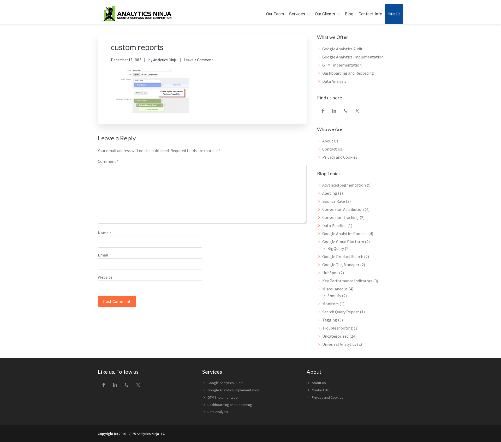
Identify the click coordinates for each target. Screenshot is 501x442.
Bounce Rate (333, 201)
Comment (108, 161)
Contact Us (332, 149)
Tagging (329, 319)
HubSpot (330, 272)
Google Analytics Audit (342, 48)
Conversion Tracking (340, 217)
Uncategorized (335, 336)
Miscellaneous (335, 288)
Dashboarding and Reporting (348, 73)
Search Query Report (340, 311)
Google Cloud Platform (343, 241)
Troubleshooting (337, 328)
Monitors (330, 303)
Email (104, 255)
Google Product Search (342, 256)
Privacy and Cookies (339, 157)
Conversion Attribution (343, 209)
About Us (330, 141)
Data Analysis (334, 81)
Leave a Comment (198, 59)
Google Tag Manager (340, 264)
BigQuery (335, 248)
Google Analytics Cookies (344, 233)
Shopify (334, 295)
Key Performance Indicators (347, 280)
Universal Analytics (339, 344)
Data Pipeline (334, 225)
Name (104, 232)
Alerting (329, 193)
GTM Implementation (342, 65)
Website (105, 277)
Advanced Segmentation (344, 185)
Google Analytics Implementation (353, 56)
